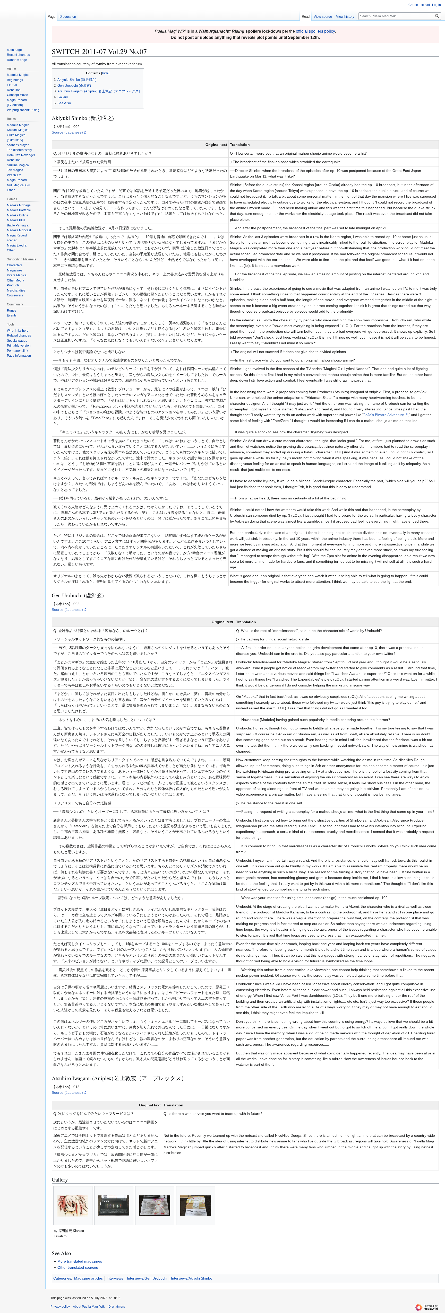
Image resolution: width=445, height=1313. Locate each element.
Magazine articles (88, 1278)
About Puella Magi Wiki (89, 1306)
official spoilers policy (315, 31)
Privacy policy (60, 1306)
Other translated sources (77, 1267)
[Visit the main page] (22, 20)
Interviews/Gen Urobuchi (147, 1278)
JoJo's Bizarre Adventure (384, 415)
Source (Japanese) (67, 132)
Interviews (115, 1278)
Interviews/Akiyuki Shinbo (191, 1278)
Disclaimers (116, 1306)
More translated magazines (79, 1261)
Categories (62, 1278)
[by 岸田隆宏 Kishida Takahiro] (72, 1206)
